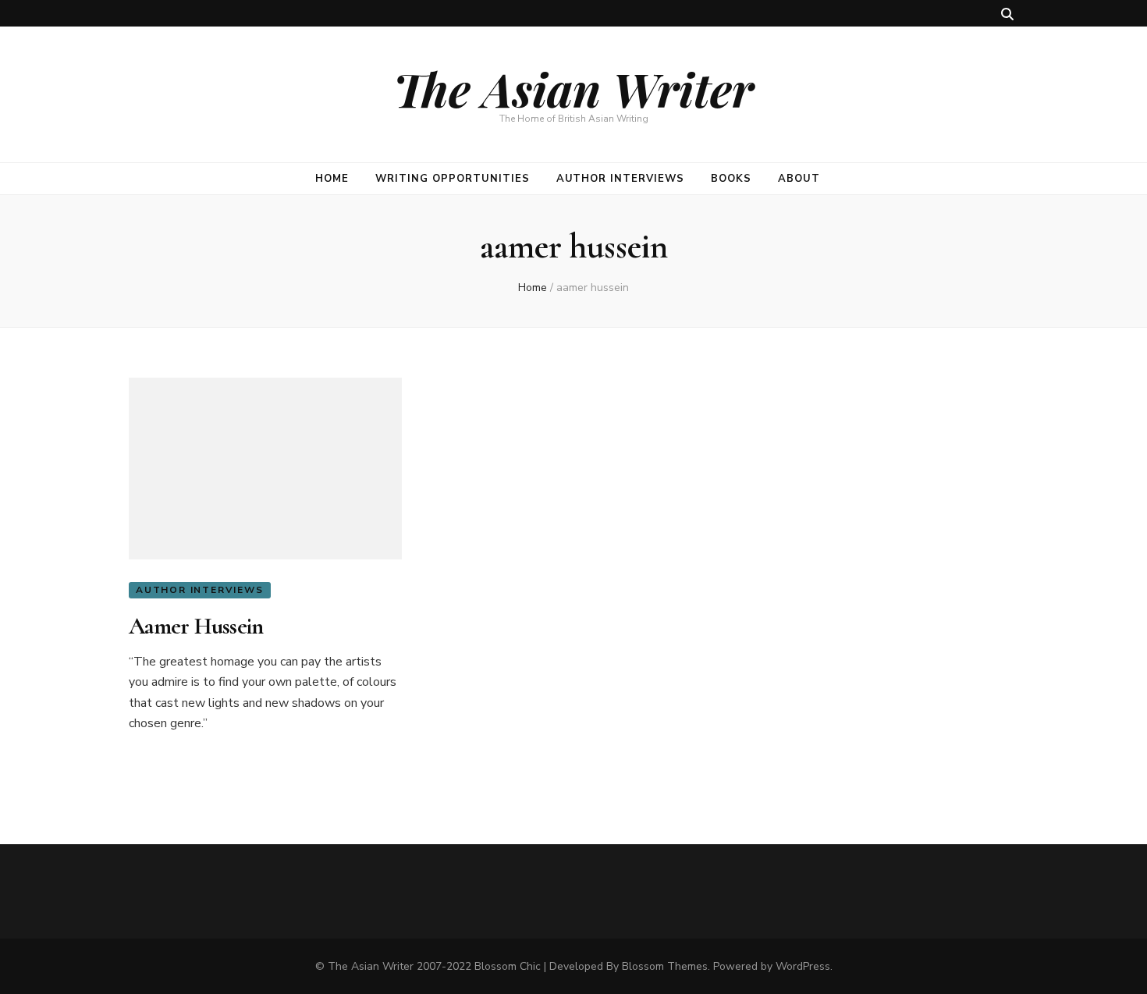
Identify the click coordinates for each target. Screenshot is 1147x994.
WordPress (803, 966)
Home (332, 179)
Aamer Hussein (196, 626)
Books (731, 179)
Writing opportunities (452, 179)
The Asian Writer (573, 88)
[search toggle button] (1007, 14)
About (799, 179)
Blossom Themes (665, 966)
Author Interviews (620, 179)
